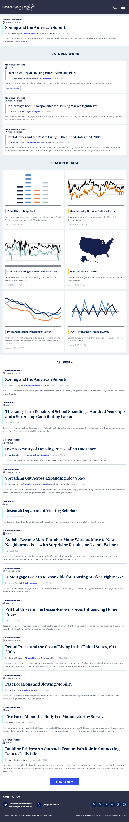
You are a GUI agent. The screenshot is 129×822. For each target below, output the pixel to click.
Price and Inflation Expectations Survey (29, 331)
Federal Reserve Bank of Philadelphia (20, 7)
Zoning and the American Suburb (35, 27)
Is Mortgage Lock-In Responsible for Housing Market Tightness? (52, 106)
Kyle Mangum (33, 111)
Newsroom (24, 815)
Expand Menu (122, 7)
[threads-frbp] (118, 805)
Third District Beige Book (21, 211)
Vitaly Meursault (40, 484)
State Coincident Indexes (84, 271)
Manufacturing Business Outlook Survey (92, 211)
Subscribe (37, 815)
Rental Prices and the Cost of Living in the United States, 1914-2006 (54, 137)
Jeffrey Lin (26, 484)
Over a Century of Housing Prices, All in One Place (42, 73)
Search (115, 7)
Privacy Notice (10, 815)
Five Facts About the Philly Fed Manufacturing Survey (54, 716)
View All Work (64, 781)
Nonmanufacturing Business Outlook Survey (32, 271)
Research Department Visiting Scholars (41, 510)
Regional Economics (13, 20)
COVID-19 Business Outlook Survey (89, 331)
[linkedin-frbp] (94, 805)
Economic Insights (12, 88)
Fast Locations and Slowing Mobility (38, 684)
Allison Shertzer (31, 33)
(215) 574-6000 (51, 804)
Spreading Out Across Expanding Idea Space (45, 478)
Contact (48, 815)
